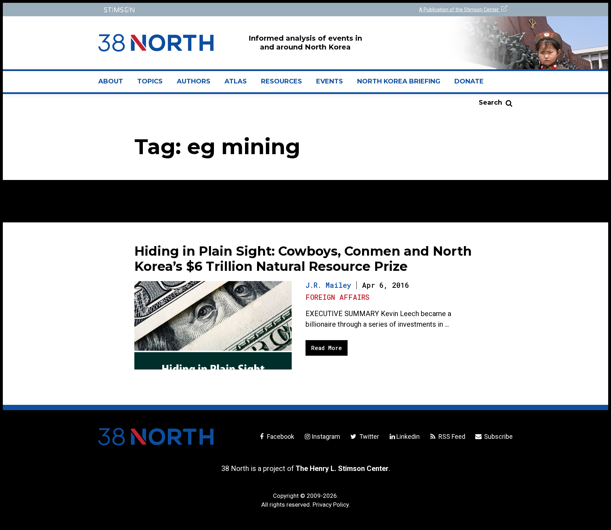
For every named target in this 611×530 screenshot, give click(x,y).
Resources (281, 81)
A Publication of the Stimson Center (459, 9)
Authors (193, 81)
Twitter (368, 436)
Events (329, 81)
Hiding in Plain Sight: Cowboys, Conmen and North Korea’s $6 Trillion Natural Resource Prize (303, 258)
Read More (326, 347)
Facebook (280, 436)
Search (490, 102)
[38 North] (156, 436)
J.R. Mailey (328, 285)
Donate (469, 81)
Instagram (326, 436)
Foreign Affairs (337, 297)
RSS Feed (451, 436)
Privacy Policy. (331, 504)
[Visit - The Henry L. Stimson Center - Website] (200, 9)
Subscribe (498, 436)
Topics (150, 81)
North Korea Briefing (398, 81)
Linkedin (408, 436)
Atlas (236, 81)
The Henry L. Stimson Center (342, 468)
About (114, 84)
